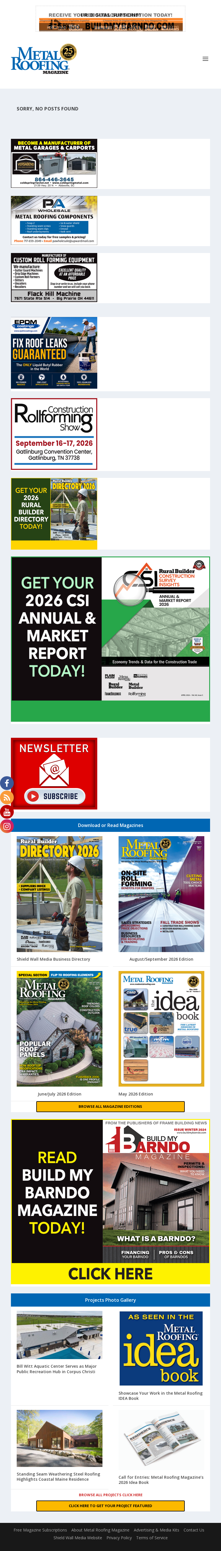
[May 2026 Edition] (161, 1029)
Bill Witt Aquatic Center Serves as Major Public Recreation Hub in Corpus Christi (57, 1368)
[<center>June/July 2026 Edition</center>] (59, 1029)
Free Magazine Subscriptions (40, 1530)
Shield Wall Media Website (78, 1537)
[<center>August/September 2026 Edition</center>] (161, 894)
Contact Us (194, 1530)
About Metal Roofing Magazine (100, 1530)
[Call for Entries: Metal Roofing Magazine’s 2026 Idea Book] (161, 1440)
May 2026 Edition (136, 1094)
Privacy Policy (119, 1537)
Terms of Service (152, 1537)
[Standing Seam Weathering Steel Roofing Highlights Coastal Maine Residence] (59, 1439)
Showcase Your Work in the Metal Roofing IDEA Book (161, 1395)
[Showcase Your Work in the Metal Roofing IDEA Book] (161, 1349)
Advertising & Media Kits (156, 1530)
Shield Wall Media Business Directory (53, 959)
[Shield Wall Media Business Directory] (59, 894)
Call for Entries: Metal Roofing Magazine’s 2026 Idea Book (161, 1479)
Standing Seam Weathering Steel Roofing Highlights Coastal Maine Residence (58, 1476)
